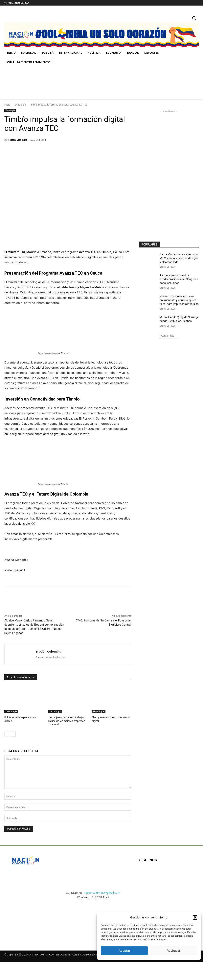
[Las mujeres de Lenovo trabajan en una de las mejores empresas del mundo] (68, 699)
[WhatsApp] (60, 150)
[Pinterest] (51, 150)
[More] (69, 150)
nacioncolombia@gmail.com (102, 892)
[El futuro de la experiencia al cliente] (24, 699)
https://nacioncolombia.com (50, 657)
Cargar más (167, 335)
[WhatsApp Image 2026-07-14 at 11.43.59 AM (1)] (81, 83)
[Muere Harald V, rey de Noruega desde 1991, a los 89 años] (148, 321)
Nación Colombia (17, 139)
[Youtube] (182, 873)
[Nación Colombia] (20, 654)
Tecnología (19, 104)
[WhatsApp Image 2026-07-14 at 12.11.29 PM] (27, 83)
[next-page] (13, 734)
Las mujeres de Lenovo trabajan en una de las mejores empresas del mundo (66, 721)
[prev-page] (6, 734)
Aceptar (124, 950)
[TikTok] (191, 3)
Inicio (7, 104)
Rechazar (173, 950)
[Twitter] (196, 3)
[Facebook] (180, 3)
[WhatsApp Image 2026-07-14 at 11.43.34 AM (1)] (135, 83)
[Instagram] (185, 3)
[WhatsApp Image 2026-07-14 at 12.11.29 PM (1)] (25, 921)
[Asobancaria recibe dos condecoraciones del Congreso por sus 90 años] (148, 279)
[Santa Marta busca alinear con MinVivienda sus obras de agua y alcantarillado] (148, 259)
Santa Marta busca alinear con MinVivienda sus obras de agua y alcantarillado (179, 258)
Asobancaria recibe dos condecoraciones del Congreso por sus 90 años (179, 279)
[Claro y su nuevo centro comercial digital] (111, 699)
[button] (195, 917)
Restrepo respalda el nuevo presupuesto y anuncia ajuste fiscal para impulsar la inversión (179, 300)
